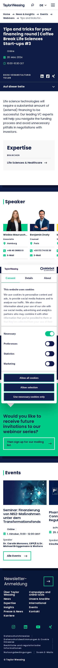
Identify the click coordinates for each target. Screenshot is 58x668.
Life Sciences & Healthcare (24, 163)
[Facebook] (47, 76)
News (7, 599)
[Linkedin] (42, 76)
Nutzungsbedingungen (18, 652)
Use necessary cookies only (29, 396)
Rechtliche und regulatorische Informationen (22, 646)
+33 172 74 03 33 (42, 250)
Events (44, 14)
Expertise (10, 603)
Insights (9, 607)
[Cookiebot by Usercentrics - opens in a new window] (41, 269)
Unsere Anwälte (39, 599)
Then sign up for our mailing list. (29, 419)
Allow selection (29, 387)
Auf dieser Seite (13, 86)
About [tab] (47, 278)
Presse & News (13, 611)
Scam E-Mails (44, 652)
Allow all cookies (29, 378)
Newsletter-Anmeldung (15, 581)
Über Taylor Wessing (11, 593)
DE (41, 5)
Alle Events (14, 556)
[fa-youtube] (35, 627)
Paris (36, 243)
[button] (32, 5)
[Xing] (53, 76)
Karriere (9, 616)
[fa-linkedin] (22, 627)
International (37, 603)
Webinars (9, 18)
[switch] (49, 343)
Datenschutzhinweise (16, 636)
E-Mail (10, 255)
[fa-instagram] (10, 627)
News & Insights (25, 14)
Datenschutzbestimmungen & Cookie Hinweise (26, 640)
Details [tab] (29, 278)
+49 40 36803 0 (15, 250)
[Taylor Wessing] (13, 6)
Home (6, 14)
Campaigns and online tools (39, 593)
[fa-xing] (47, 627)
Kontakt (34, 611)
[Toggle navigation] (53, 4)
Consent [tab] (10, 278)
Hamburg (12, 243)
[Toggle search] (32, 5)
